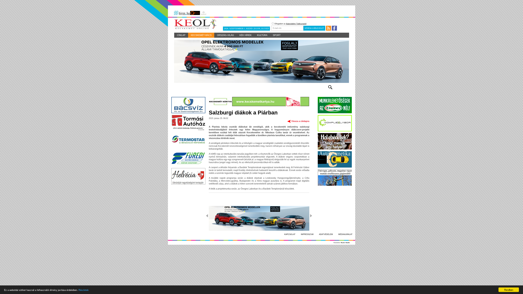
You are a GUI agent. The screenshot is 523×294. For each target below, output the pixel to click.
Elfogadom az (290, 24)
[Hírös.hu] (182, 13)
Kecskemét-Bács (201, 35)
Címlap (181, 35)
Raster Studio (345, 242)
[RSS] (328, 28)
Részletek (83, 290)
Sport (277, 35)
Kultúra (262, 35)
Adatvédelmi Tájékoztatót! (296, 24)
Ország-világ (225, 35)
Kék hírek (245, 35)
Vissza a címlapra (300, 121)
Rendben (508, 289)
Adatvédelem (326, 234)
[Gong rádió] (195, 13)
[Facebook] (334, 28)
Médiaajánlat (345, 234)
